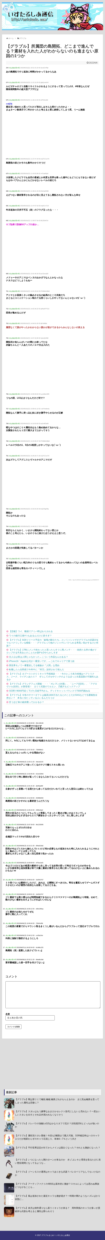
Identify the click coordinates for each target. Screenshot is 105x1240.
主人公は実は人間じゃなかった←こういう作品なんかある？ (38, 657)
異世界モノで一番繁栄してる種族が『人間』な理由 (34, 665)
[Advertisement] (52, 135)
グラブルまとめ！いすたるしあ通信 (55, 1235)
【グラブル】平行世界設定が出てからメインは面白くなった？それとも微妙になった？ (57, 1147)
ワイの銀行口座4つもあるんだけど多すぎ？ (30, 635)
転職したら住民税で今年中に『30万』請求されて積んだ (36, 669)
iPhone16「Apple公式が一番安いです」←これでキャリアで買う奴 (42, 661)
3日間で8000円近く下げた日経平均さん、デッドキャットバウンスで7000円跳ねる (49, 691)
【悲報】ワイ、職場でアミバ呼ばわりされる (31, 631)
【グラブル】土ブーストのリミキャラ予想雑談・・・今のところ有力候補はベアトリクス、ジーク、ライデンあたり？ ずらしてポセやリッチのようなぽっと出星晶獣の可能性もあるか (52, 677)
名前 (7, 1014)
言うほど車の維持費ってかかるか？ (26, 702)
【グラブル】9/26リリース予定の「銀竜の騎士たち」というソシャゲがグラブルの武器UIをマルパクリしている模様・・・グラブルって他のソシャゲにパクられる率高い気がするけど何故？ (52, 643)
